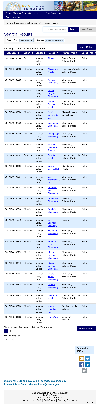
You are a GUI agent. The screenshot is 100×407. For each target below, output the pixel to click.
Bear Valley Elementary (53, 124)
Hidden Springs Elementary (53, 255)
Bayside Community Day (53, 114)
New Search (88, 29)
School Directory (34, 22)
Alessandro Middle (53, 70)
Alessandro (53, 58)
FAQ (39, 400)
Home (8, 22)
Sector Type (87, 52)
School (52, 52)
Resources (19, 22)
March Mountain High (52, 308)
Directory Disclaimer (67, 400)
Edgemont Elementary (53, 232)
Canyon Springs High (54, 167)
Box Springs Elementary (53, 135)
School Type (69, 52)
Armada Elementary (53, 81)
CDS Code (12, 52)
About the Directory (14, 16)
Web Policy (49, 400)
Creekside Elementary (53, 210)
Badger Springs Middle (51, 104)
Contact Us (28, 400)
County (27, 52)
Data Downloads (53, 12)
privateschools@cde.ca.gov (43, 384)
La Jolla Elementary (53, 286)
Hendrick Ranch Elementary (53, 244)
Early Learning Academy (52, 222)
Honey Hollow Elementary (53, 276)
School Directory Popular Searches (22, 12)
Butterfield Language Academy (52, 147)
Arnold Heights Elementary (53, 93)
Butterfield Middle (52, 156)
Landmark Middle (52, 297)
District (39, 52)
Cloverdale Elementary (53, 200)
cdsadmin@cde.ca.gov (53, 381)
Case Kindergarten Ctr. (54, 179)
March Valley (54, 316)
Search (73, 29)
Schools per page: (12, 335)
